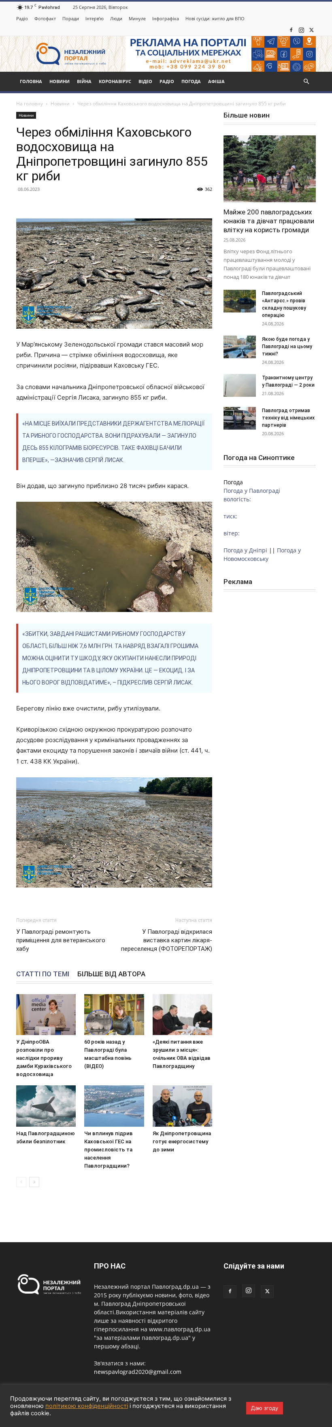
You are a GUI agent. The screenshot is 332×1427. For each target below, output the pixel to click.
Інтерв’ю (94, 18)
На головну (29, 103)
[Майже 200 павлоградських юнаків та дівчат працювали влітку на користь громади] (269, 168)
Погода (191, 81)
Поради (70, 18)
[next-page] (34, 1182)
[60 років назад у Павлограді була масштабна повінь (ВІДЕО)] (114, 1014)
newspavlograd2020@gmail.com (137, 1372)
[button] (306, 82)
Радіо (22, 18)
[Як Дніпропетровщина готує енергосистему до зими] (182, 1105)
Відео (145, 81)
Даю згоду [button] (264, 1408)
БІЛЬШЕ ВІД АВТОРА (111, 974)
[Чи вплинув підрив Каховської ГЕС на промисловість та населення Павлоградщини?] (114, 1105)
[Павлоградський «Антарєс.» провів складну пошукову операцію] (239, 301)
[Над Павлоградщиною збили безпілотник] (46, 1105)
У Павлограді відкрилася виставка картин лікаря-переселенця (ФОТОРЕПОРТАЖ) (166, 940)
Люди (116, 18)
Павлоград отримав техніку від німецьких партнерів (288, 418)
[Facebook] (291, 30)
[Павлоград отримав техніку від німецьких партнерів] (239, 418)
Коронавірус (115, 81)
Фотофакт (45, 18)
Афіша (216, 81)
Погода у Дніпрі (245, 550)
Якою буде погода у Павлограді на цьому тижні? (287, 346)
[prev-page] (21, 1182)
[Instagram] (301, 30)
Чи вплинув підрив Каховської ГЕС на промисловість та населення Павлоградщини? (108, 1149)
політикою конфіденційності (86, 1406)
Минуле (137, 18)
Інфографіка (165, 18)
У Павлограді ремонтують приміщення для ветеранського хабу (60, 940)
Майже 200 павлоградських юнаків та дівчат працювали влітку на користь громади (268, 221)
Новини (59, 81)
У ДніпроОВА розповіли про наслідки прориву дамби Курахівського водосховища (44, 1058)
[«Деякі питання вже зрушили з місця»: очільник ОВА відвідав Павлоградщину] (182, 1014)
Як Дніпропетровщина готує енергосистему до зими (182, 1141)
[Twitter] (311, 30)
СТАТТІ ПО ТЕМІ (42, 974)
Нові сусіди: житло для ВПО (215, 18)
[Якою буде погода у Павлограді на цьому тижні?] (239, 347)
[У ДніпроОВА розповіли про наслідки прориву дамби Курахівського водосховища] (46, 1014)
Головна (31, 81)
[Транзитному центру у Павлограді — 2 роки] (239, 385)
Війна (84, 81)
